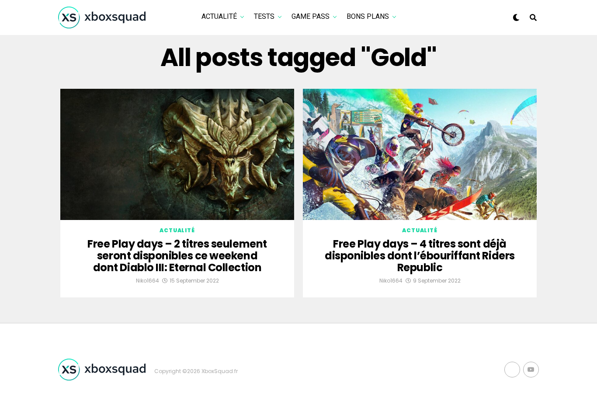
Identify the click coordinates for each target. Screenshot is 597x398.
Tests (264, 16)
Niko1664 (147, 280)
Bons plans (368, 16)
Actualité (219, 16)
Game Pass (311, 16)
